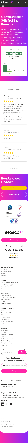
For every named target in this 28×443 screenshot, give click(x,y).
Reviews (3, 275)
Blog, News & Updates (7, 334)
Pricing (3, 273)
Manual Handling (5, 287)
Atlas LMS (4, 269)
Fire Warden (4, 291)
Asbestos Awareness (7, 289)
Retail (2, 323)
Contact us (4, 332)
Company (4, 328)
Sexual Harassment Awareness (9, 282)
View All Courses (6, 303)
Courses (3, 280)
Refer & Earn (4, 345)
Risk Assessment (5, 299)
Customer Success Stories (8, 339)
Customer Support (6, 341)
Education (4, 315)
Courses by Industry (7, 308)
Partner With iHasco (6, 343)
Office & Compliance (7, 321)
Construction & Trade (7, 313)
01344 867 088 (15, 250)
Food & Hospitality (6, 317)
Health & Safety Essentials (8, 297)
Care (2, 311)
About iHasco (5, 330)
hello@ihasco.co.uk (7, 386)
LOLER (3, 301)
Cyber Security (5, 293)
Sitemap (3, 418)
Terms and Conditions (6, 416)
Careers (3, 336)
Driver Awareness (6, 295)
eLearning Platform (7, 267)
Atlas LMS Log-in (6, 271)
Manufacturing (5, 319)
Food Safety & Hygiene (7, 284)
